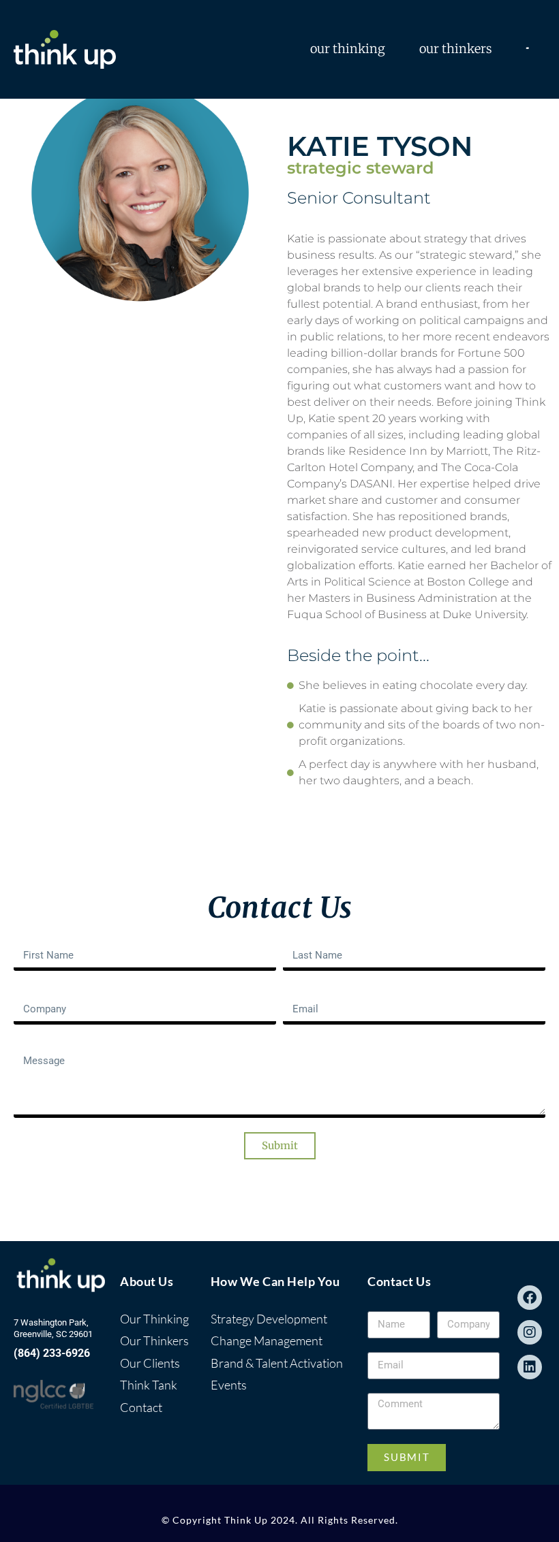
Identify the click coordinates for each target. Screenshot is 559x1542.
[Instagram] (529, 1332)
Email (296, 990)
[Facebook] (529, 1297)
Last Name (309, 937)
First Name (40, 937)
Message (35, 1044)
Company (37, 990)
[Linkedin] (529, 1367)
